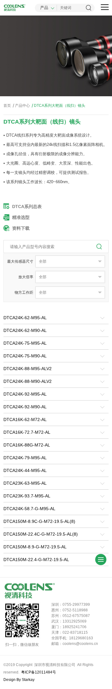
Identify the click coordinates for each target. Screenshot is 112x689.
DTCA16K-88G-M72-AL (26, 444)
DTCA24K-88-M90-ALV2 (27, 381)
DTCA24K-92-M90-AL (25, 406)
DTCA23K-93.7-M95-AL (26, 495)
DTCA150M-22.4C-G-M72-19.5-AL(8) (40, 534)
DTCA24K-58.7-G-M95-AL (29, 508)
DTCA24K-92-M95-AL (25, 394)
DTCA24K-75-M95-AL (25, 343)
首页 (7, 105)
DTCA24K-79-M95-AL (25, 457)
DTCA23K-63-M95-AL (25, 483)
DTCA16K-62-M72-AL (25, 419)
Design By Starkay (19, 680)
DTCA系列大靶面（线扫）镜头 (58, 105)
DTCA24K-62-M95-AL (25, 317)
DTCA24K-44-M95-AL (25, 470)
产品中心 (21, 105)
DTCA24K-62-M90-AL (25, 330)
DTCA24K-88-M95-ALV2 (27, 368)
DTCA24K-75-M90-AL (25, 355)
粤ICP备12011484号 (38, 672)
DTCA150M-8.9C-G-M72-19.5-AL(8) (39, 521)
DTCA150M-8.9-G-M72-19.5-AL (35, 546)
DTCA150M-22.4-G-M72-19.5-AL (36, 559)
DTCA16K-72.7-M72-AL (26, 432)
